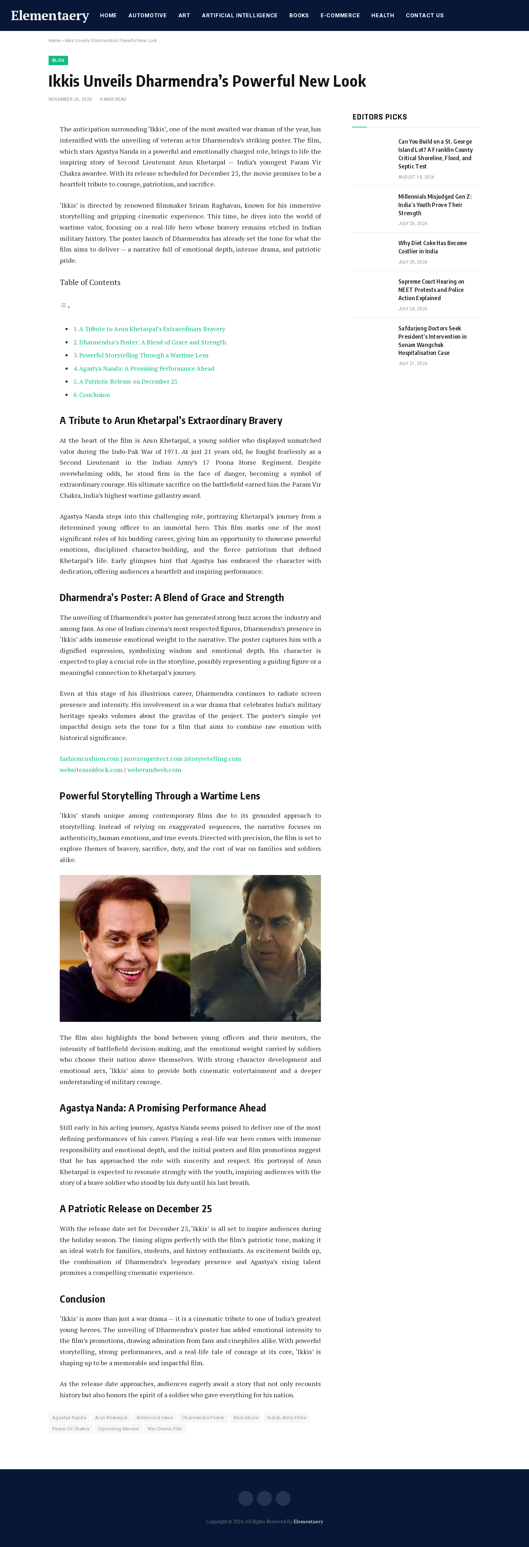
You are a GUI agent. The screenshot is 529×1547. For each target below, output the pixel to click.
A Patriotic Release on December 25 (128, 381)
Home (108, 15)
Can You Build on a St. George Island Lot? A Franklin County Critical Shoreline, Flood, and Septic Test (435, 154)
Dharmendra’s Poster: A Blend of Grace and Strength (152, 342)
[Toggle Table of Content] (65, 306)
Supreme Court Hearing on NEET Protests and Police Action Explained (431, 290)
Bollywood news (155, 1417)
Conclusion (94, 395)
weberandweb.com (154, 769)
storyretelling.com (213, 758)
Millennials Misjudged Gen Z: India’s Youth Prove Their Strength (435, 205)
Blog (58, 60)
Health (382, 15)
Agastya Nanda (69, 1417)
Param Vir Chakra (70, 1428)
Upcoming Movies (118, 1428)
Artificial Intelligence (240, 15)
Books (299, 15)
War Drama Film (165, 1428)
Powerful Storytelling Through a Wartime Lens (143, 355)
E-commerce (340, 15)
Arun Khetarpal (111, 1417)
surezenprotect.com (153, 758)
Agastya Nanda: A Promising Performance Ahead (146, 368)
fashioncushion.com (89, 758)
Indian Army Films (287, 1417)
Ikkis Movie (246, 1417)
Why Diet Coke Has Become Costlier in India (432, 247)
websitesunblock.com (91, 769)
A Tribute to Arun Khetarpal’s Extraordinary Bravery (152, 329)
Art (184, 15)
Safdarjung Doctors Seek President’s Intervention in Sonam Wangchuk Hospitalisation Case (432, 341)
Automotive (147, 15)
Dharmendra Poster (203, 1417)
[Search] (517, 16)
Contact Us (425, 15)
